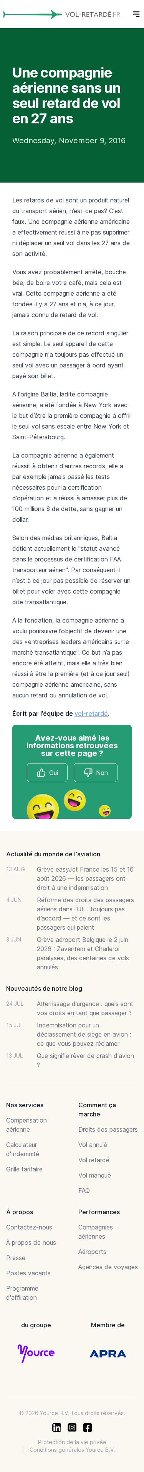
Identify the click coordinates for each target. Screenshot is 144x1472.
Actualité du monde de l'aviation (53, 854)
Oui (53, 772)
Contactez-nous (29, 1227)
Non (102, 772)
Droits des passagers (108, 1129)
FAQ (84, 1190)
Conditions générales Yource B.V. (72, 1449)
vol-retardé (91, 713)
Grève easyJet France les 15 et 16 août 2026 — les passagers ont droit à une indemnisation (85, 878)
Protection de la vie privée (72, 1442)
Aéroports (92, 1251)
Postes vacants (28, 1273)
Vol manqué (94, 1175)
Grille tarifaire (24, 1169)
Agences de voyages (108, 1267)
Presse (15, 1258)
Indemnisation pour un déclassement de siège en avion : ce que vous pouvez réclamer (84, 1034)
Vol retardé (93, 1160)
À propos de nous (31, 1242)
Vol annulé (92, 1144)
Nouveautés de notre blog (44, 988)
